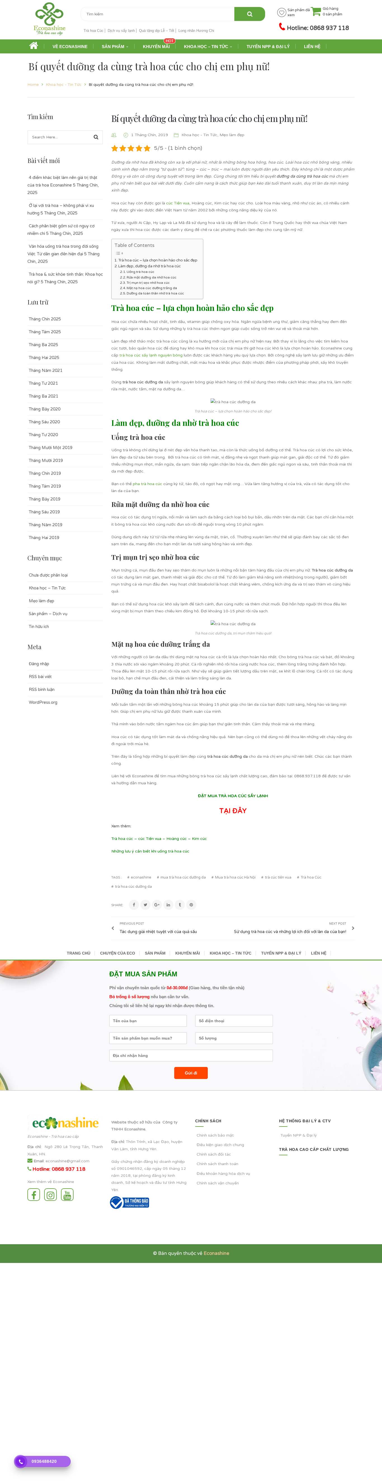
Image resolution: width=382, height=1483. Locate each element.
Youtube (68, 1194)
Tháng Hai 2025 (44, 357)
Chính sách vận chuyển (218, 1183)
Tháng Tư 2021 (43, 383)
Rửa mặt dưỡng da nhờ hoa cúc (151, 277)
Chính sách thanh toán (217, 1163)
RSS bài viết (40, 676)
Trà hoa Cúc (93, 31)
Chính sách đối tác (214, 1154)
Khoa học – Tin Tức (47, 588)
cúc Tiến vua (177, 203)
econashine (141, 877)
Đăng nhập (39, 663)
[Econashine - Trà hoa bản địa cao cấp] (50, 20)
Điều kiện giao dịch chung (220, 1144)
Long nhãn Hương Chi (196, 31)
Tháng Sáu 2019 (44, 511)
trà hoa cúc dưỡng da (133, 887)
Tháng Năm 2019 (45, 524)
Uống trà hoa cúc (140, 272)
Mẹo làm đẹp (41, 600)
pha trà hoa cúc (147, 483)
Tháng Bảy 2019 (44, 499)
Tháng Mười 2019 (46, 460)
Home (33, 84)
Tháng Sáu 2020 (44, 421)
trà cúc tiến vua (278, 877)
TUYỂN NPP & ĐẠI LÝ (281, 953)
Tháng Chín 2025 (45, 319)
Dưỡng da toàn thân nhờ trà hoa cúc (155, 293)
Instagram (52, 1194)
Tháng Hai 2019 (44, 537)
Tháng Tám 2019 (45, 486)
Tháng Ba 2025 (43, 344)
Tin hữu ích (39, 626)
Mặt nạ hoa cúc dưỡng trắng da (152, 288)
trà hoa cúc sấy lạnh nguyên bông (151, 355)
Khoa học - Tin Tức (64, 84)
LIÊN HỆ (318, 953)
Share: (117, 905)
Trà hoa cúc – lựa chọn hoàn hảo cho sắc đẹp (157, 260)
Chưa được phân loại (48, 575)
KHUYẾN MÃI (187, 953)
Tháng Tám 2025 (45, 331)
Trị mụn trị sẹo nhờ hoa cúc (148, 283)
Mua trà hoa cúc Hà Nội (235, 877)
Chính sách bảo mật (215, 1135)
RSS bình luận (42, 689)
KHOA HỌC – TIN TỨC (230, 953)
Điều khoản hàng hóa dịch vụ (223, 1173)
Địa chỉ (34, 1146)
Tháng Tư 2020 (43, 434)
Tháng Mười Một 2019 (50, 447)
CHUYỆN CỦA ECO (117, 953)
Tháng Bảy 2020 (44, 409)
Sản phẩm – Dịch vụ (48, 613)
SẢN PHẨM (155, 953)
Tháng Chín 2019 (45, 473)
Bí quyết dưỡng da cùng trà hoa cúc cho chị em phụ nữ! (209, 118)
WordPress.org (43, 702)
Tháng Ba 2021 (43, 396)
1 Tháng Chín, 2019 (150, 135)
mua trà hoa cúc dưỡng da (183, 877)
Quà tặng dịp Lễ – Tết (156, 31)
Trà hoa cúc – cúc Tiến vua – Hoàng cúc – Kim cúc (159, 838)
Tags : (116, 877)
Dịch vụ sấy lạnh (121, 31)
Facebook (35, 1194)
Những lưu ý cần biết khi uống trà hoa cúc (150, 851)
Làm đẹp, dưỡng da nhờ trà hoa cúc (149, 266)
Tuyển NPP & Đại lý (298, 1135)
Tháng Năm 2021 (45, 370)
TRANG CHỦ (78, 953)
